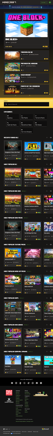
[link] (12, 383)
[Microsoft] (45, 429)
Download (26, 405)
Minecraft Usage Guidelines (21, 421)
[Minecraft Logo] (9, 2)
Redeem (26, 412)
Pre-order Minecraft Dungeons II (30, 7)
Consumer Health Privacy (16, 431)
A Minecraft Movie (19, 416)
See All (23, 191)
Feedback (26, 402)
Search (6, 101)
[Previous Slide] (47, 137)
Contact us (27, 406)
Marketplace (27, 392)
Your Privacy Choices (16, 433)
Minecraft (17, 392)
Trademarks (30, 431)
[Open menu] (50, 2)
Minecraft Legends (19, 400)
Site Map (26, 403)
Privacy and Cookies (6, 431)
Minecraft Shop (27, 393)
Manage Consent (30, 421)
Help (25, 400)
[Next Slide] (50, 137)
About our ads (35, 431)
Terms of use (24, 431)
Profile (26, 410)
